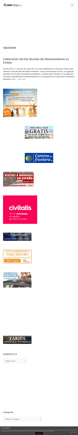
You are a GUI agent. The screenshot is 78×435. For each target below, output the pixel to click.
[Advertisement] (39, 25)
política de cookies (30, 431)
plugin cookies (73, 432)
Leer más (21, 79)
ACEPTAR (39, 433)
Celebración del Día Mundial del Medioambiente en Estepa (36, 60)
